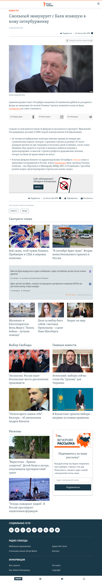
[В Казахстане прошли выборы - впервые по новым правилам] (72, 399)
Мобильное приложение (20, 546)
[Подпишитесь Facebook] (17, 530)
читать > (38, 187)
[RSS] (46, 530)
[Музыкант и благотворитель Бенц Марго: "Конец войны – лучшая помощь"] (22, 310)
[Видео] (62, 579)
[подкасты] (40, 579)
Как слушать (14, 566)
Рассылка (56, 566)
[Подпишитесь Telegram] (34, 530)
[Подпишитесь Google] (11, 530)
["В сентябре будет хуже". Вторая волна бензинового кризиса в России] (72, 236)
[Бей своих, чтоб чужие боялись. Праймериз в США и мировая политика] (29, 236)
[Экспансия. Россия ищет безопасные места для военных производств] (29, 361)
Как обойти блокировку (19, 570)
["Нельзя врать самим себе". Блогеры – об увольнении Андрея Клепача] (29, 399)
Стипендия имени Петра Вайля (23, 551)
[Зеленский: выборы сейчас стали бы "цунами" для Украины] (72, 361)
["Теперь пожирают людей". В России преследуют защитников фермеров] (29, 489)
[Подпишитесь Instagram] (40, 530)
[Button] (66, 33)
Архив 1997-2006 (59, 546)
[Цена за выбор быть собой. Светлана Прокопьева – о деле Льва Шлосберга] (51, 310)
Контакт (55, 551)
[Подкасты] (51, 530)
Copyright (56, 570)
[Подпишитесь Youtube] (28, 530)
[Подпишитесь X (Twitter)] (23, 530)
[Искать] (84, 579)
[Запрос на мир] (80, 310)
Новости (14, 11)
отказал (77, 160)
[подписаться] (57, 530)
